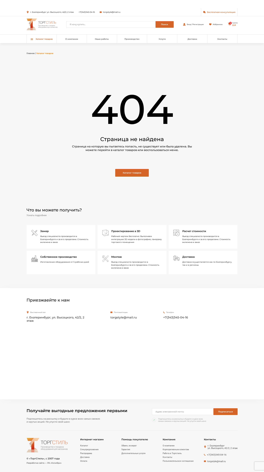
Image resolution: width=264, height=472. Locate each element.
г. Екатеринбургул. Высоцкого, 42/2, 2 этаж (223, 446)
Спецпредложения (89, 449)
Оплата (83, 461)
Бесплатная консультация (221, 12)
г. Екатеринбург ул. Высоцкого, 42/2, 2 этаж (52, 12)
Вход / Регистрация (195, 24)
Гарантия (125, 449)
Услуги (162, 39)
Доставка (192, 39)
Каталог (84, 445)
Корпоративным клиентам (176, 449)
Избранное (217, 24)
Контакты (222, 39)
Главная (31, 53)
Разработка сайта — (44, 463)
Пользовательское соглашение (178, 461)
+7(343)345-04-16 (87, 12)
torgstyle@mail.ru (111, 12)
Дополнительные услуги (133, 453)
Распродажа (86, 453)
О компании (71, 39)
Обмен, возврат (129, 445)
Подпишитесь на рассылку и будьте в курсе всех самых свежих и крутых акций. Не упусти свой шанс (182, 420)
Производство (131, 39)
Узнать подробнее (37, 215)
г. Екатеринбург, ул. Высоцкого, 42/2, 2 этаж (55, 319)
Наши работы (102, 39)
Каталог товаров (132, 172)
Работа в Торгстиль (172, 453)
